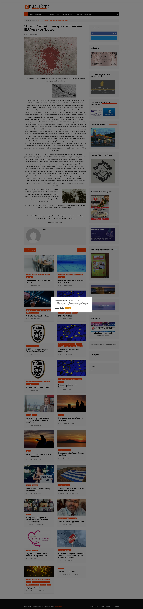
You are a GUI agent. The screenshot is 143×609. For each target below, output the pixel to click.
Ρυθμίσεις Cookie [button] (59, 308)
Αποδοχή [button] (68, 308)
